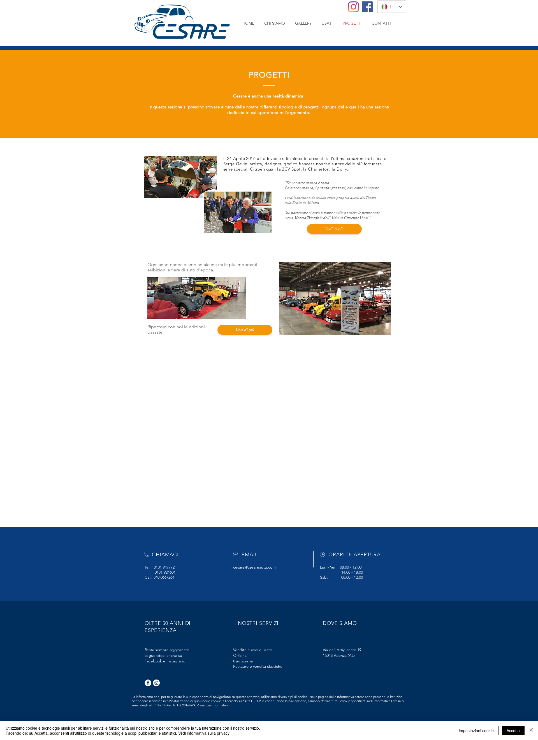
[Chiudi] (531, 730)
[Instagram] (353, 6)
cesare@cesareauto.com (254, 567)
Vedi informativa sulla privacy (203, 733)
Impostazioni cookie (476, 730)
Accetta (513, 730)
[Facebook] (367, 6)
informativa (220, 705)
